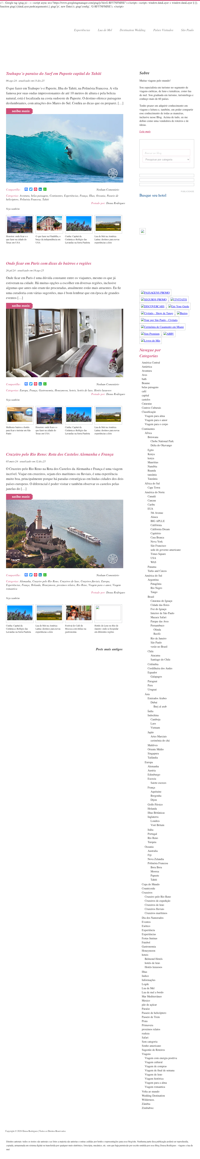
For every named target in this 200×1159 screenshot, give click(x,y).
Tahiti (45, 199)
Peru (150, 685)
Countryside (148, 888)
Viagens (146, 1054)
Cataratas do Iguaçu (161, 601)
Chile (151, 651)
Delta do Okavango (161, 445)
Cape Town (154, 487)
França (84, 195)
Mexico (146, 1000)
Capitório (156, 533)
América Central (151, 362)
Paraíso (146, 1009)
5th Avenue (157, 513)
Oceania (100, 195)
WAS (153, 562)
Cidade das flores (160, 605)
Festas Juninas (149, 938)
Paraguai (152, 681)
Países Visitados (163, 30)
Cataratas (147, 403)
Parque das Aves (160, 621)
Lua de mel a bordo (152, 992)
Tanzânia (152, 479)
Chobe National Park (162, 441)
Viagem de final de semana (159, 1070)
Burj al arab (160, 706)
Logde (145, 984)
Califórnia (156, 525)
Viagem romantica (155, 1087)
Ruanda (152, 470)
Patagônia (156, 584)
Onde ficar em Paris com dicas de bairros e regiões (48, 263)
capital (145, 395)
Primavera (147, 1025)
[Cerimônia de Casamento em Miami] (162, 327)
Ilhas (92, 195)
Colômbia (153, 664)
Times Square (158, 554)
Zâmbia (146, 1104)
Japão (151, 732)
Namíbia (152, 466)
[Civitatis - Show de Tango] (157, 313)
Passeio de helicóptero (154, 1013)
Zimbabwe (148, 1108)
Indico (145, 976)
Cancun (152, 500)
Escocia (152, 778)
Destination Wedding (133, 30)
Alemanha (25, 581)
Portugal (152, 834)
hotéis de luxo (85, 390)
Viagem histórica (154, 1078)
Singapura (153, 753)
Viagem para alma (155, 416)
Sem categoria (149, 1041)
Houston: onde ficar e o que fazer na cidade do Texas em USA (17, 239)
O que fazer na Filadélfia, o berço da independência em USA (48, 239)
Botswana (153, 437)
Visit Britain (157, 825)
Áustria (152, 770)
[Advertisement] (100, 51)
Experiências (82, 30)
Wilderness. (148, 1099)
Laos (153, 723)
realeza (145, 1033)
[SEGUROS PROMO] (154, 299)
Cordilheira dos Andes (160, 668)
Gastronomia (46, 390)
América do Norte (155, 492)
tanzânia (152, 474)
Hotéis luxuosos (102, 390)
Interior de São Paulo (162, 613)
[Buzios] (182, 313)
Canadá (152, 496)
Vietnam (155, 727)
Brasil (151, 596)
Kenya (151, 454)
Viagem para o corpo (156, 424)
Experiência (148, 930)
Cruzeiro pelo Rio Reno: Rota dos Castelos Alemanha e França (60, 454)
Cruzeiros (147, 892)
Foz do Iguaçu (158, 609)
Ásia (147, 694)
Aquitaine (156, 791)
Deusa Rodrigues (115, 203)
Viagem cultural (153, 1062)
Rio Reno (82, 585)
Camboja (155, 719)
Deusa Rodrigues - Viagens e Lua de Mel (25, 24)
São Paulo (187, 30)
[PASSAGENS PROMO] (155, 292)
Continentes (56, 195)
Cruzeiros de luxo (69, 581)
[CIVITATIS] (178, 299)
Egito (151, 450)
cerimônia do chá (160, 740)
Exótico (146, 926)
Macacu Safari (158, 617)
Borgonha (156, 795)
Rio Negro (156, 588)
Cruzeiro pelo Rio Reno (45, 581)
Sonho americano (151, 1045)
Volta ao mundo (150, 1091)
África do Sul (152, 483)
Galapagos (156, 676)
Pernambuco (157, 625)
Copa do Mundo (151, 884)
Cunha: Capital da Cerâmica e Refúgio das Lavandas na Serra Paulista (77, 239)
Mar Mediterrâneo (152, 996)
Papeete (155, 875)
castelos (146, 399)
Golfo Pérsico (155, 804)
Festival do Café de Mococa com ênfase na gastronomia (75, 628)
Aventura (24, 195)
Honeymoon (61, 390)
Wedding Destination (153, 1095)
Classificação (149, 412)
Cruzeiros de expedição (157, 901)
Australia (153, 851)
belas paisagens (39, 195)
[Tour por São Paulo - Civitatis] (159, 320)
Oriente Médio (156, 749)
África (148, 433)
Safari (145, 1037)
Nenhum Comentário (107, 189)
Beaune (146, 383)
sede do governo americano (166, 550)
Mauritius (153, 462)
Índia (150, 711)
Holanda (36, 585)
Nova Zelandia (156, 859)
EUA (150, 508)
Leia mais (145, 131)
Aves (144, 375)
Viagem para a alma (156, 1082)
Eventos (146, 922)
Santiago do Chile (160, 659)
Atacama (155, 655)
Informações (148, 980)
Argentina (153, 579)
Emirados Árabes (157, 698)
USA (153, 558)
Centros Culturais (151, 407)
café (144, 391)
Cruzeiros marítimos (156, 913)
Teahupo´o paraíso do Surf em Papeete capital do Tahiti (53, 73)
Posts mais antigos (109, 649)
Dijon (154, 800)
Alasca (154, 517)
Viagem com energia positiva (161, 1058)
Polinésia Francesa (30, 199)
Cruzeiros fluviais (90, 581)
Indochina (153, 715)
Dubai (154, 702)
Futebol (146, 942)
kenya (151, 458)
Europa (24, 390)
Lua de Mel (105, 30)
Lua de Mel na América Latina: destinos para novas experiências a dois (107, 239)
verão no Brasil (159, 646)
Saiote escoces (158, 783)
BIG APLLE (158, 521)
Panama (152, 567)
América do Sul (153, 575)
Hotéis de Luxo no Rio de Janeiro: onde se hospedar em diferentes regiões (106, 628)
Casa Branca (157, 537)
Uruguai (152, 689)
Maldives (153, 745)
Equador (152, 672)
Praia (144, 1021)
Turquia (152, 842)
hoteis (72, 390)
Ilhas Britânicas (156, 812)
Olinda (157, 629)
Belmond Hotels (153, 959)
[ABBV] (168, 334)
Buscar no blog (153, 153)
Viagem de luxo (153, 1074)
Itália (150, 829)
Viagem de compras (156, 1066)
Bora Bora (156, 867)
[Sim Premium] (150, 334)
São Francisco (158, 545)
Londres (155, 821)
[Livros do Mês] (150, 340)
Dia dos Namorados (152, 918)
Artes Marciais (159, 736)
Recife (157, 633)
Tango (154, 592)
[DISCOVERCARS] (153, 306)
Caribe (151, 504)
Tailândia (153, 757)
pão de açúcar (149, 1004)
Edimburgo (154, 774)
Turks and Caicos (157, 571)
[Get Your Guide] (179, 306)
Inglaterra (153, 817)
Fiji (150, 855)
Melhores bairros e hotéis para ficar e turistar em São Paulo (18, 430)
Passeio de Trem (151, 1017)
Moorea (155, 871)
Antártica (147, 366)
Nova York (157, 541)
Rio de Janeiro (158, 638)
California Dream (160, 529)
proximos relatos (66, 585)
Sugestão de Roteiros (153, 1050)
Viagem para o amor (99, 585)
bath (144, 379)
